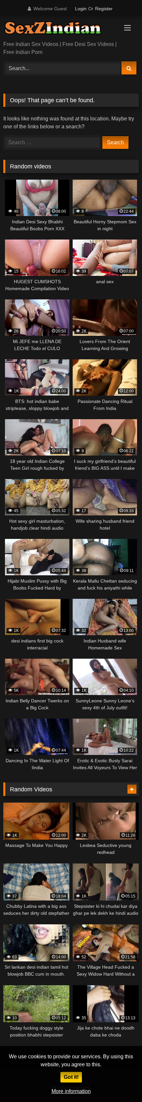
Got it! (71, 1077)
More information (71, 1091)
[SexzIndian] (58, 29)
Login (81, 8)
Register (104, 8)
